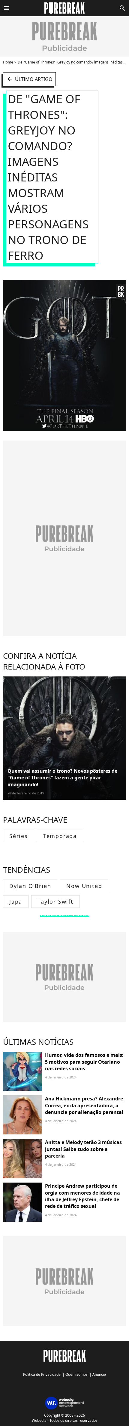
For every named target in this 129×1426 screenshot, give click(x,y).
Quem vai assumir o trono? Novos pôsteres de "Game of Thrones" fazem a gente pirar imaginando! (62, 778)
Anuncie (99, 1374)
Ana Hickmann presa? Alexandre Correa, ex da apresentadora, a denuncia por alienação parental (84, 1105)
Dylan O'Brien (30, 885)
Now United (84, 885)
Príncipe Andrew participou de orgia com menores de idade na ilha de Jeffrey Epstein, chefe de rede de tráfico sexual (82, 1196)
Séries (18, 836)
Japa (15, 901)
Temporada (60, 836)
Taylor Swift (56, 901)
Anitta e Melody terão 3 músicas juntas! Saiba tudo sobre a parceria (83, 1149)
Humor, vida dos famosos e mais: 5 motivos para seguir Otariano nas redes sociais (84, 1062)
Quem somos (76, 1374)
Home (8, 62)
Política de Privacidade (42, 1374)
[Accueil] (64, 8)
